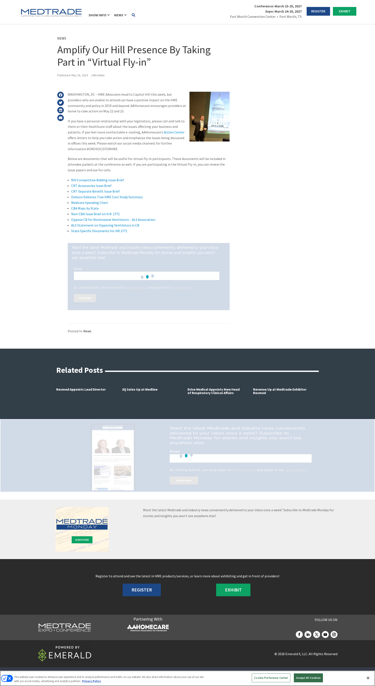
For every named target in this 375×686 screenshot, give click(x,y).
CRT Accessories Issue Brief (91, 185)
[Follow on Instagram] (334, 634)
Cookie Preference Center (271, 678)
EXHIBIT (344, 11)
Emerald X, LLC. (296, 654)
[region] (187, 678)
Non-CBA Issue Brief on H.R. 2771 (95, 214)
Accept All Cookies (308, 678)
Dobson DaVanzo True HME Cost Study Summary (107, 197)
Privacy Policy (91, 681)
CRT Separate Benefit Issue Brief (95, 191)
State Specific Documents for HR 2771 (99, 231)
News (61, 38)
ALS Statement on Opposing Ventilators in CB (105, 225)
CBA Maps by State (85, 208)
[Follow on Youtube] (325, 634)
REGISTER (318, 11)
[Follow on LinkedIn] (307, 634)
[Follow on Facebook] (299, 634)
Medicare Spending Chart (89, 202)
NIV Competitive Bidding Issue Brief (97, 180)
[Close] (368, 678)
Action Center (174, 132)
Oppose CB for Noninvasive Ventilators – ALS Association (113, 219)
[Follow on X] (316, 634)
